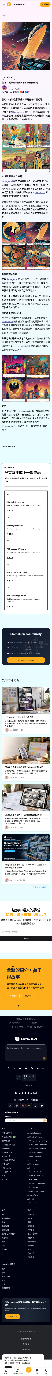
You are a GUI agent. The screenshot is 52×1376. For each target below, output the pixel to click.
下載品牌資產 (26, 1350)
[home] (16, 4)
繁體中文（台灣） (29, 1077)
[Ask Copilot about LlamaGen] (41, 1105)
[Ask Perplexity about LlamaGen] (16, 1105)
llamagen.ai (18, 112)
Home (4, 15)
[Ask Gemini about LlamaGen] (29, 1105)
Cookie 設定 (27, 1085)
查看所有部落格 (39, 887)
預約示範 (28, 996)
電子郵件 (8, 1117)
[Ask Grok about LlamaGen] (35, 1105)
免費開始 (13, 996)
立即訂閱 (45, 4)
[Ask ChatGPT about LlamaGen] (10, 1105)
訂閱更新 (26, 938)
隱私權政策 (26, 1363)
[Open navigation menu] (4, 4)
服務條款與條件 (26, 1339)
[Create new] (29, 1370)
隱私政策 (26, 1344)
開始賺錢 (11, 1317)
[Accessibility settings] (18, 1077)
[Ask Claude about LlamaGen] (23, 1105)
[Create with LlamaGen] (44, 1058)
